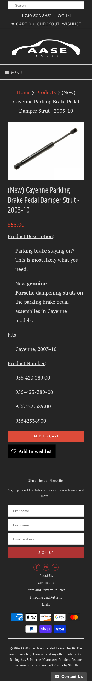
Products (46, 92)
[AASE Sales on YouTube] (46, 567)
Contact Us (46, 582)
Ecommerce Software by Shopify (56, 665)
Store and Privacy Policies (46, 590)
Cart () (24, 24)
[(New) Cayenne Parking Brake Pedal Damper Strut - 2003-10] (46, 151)
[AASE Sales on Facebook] (36, 567)
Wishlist (71, 24)
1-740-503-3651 (36, 16)
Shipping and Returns (46, 597)
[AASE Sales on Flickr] (55, 567)
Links (46, 604)
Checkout (48, 24)
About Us (46, 575)
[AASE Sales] (46, 48)
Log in (63, 16)
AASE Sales (28, 648)
